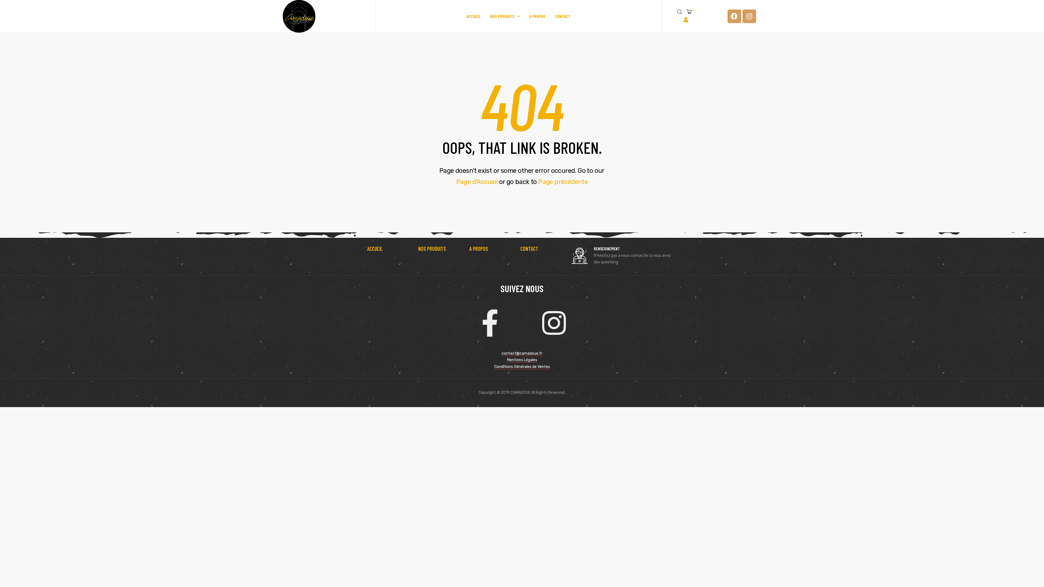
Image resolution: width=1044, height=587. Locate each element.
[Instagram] (749, 16)
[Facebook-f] (490, 323)
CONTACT (529, 248)
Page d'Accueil (477, 182)
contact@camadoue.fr (522, 353)
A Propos (537, 16)
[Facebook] (734, 16)
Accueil (474, 16)
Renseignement (607, 248)
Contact (563, 16)
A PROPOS (478, 248)
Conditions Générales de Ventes (522, 366)
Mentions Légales (522, 360)
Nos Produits (502, 16)
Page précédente (563, 182)
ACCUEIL (375, 248)
